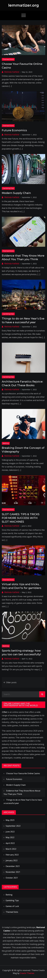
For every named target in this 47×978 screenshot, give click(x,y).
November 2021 (13, 872)
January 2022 (11, 860)
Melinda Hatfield (11, 72)
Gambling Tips (8, 188)
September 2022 (13, 826)
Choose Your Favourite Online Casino (23, 773)
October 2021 (12, 877)
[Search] (42, 694)
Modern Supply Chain (16, 193)
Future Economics (14, 130)
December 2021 (13, 866)
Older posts (11, 682)
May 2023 (10, 820)
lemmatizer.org (23, 5)
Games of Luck (12, 906)
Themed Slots (8, 59)
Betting (6, 443)
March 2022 (11, 849)
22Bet (4, 712)
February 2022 (12, 854)
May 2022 (10, 837)
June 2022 (10, 831)
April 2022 (10, 843)
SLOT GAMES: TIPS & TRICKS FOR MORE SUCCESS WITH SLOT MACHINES (20, 518)
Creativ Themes (27, 973)
